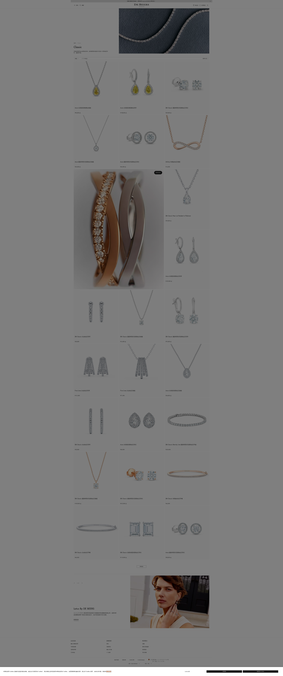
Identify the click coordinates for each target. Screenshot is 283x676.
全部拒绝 (224, 671)
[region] (141, 671)
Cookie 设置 (187, 671)
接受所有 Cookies (260, 671)
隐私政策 (108, 671)
